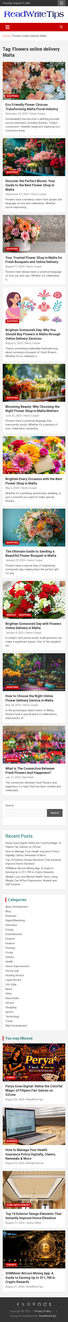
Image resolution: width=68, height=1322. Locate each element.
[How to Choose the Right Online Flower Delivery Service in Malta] (34, 672)
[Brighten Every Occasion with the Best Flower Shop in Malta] (34, 455)
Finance (10, 943)
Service (11, 615)
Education (11, 925)
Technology (12, 1016)
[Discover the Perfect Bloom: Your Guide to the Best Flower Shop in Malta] (34, 157)
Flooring (10, 948)
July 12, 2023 (12, 777)
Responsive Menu (61, 3)
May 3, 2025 (12, 487)
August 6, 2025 (14, 343)
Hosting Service (14, 975)
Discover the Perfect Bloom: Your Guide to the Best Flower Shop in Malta (30, 185)
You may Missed (18, 1038)
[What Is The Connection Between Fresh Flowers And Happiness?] (34, 745)
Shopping (12, 96)
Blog (8, 911)
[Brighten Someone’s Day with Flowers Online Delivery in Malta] (34, 600)
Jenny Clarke (33, 1222)
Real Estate (12, 998)
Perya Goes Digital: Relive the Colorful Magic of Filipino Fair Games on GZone (33, 1090)
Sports (9, 1012)
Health (9, 961)
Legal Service (13, 980)
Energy (9, 929)
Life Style (11, 984)
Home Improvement (17, 966)
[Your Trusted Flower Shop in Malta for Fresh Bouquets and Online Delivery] (34, 234)
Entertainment (13, 934)
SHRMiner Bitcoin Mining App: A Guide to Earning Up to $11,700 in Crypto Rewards (30, 1277)
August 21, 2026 (14, 1222)
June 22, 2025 (13, 415)
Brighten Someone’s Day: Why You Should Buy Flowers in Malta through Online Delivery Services (32, 334)
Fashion (10, 938)
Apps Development (16, 906)
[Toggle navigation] (7, 27)
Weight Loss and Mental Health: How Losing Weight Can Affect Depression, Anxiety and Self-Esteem (31, 880)
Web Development (16, 1025)
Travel (9, 1021)
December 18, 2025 (16, 113)
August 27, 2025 (14, 266)
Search (9, 805)
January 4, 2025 (14, 632)
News (8, 989)
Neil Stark (28, 777)
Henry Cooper (38, 113)
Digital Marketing (15, 920)
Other (8, 993)
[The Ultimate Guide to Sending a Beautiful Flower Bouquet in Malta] (34, 527)
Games (9, 957)
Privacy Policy (43, 1311)
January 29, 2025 (15, 560)
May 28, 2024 (13, 705)
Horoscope (12, 970)
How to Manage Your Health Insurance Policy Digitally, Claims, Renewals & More (30, 1154)
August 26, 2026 (14, 1099)
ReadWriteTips (34, 1099)
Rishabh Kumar (35, 1163)
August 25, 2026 (14, 1163)
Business (10, 916)
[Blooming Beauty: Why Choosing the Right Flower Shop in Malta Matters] (34, 383)
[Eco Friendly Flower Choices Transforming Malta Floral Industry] (34, 81)
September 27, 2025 (17, 194)
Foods (9, 952)
